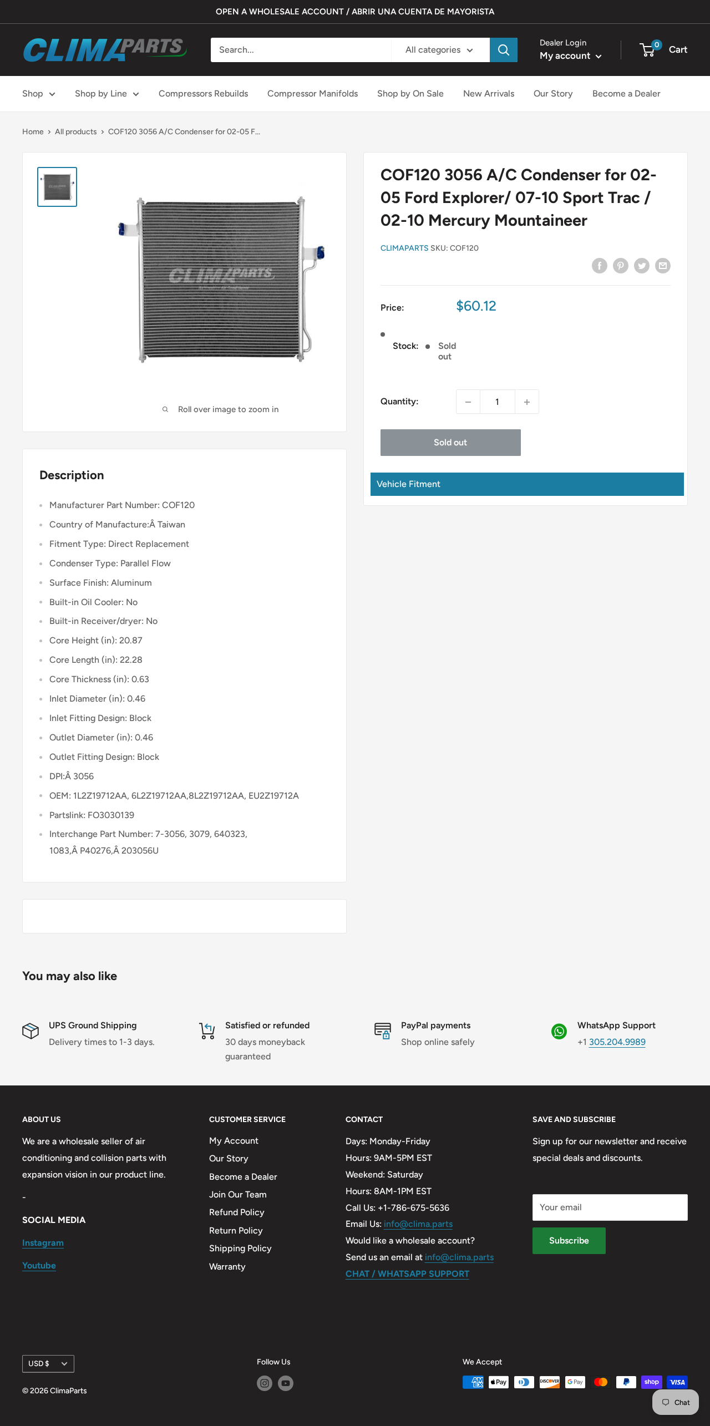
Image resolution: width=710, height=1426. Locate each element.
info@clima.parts (418, 1224)
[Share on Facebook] (599, 265)
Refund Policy (237, 1212)
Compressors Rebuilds (203, 93)
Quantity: (400, 402)
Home (33, 131)
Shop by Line (101, 93)
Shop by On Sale (410, 93)
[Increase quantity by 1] (527, 402)
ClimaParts (405, 248)
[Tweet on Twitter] (642, 265)
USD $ (38, 1363)
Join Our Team (238, 1194)
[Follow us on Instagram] (264, 1383)
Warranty (227, 1266)
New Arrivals (488, 93)
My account (566, 55)
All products (76, 131)
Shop (32, 93)
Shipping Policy (240, 1248)
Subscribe (569, 1240)
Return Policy (236, 1230)
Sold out (450, 443)
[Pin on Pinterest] (620, 265)
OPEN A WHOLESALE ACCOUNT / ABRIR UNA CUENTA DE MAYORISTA (355, 12)
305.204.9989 (617, 1042)
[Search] (504, 50)
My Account (233, 1140)
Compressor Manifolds (312, 93)
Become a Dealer (626, 93)
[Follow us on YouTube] (285, 1383)
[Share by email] (663, 265)
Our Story (553, 93)
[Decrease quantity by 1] (468, 402)
